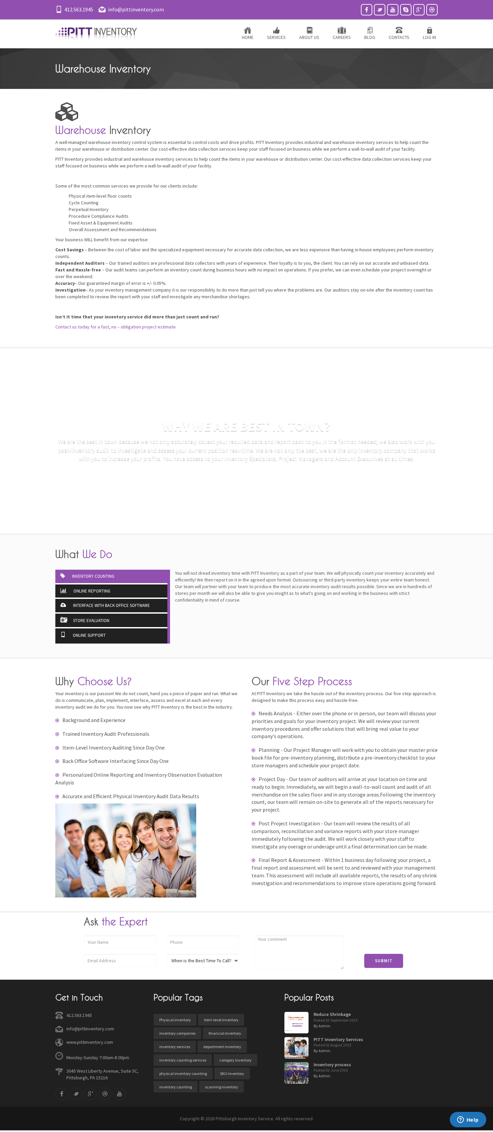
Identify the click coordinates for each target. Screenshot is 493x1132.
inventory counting (175, 1086)
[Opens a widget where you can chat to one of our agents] (467, 1120)
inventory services (174, 1046)
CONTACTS (399, 37)
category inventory (235, 1060)
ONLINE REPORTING (91, 591)
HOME (248, 37)
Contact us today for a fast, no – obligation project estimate (115, 327)
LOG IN (429, 37)
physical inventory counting (183, 1073)
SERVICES (276, 37)
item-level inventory (221, 1019)
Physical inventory (175, 1019)
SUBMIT (383, 961)
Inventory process (332, 1065)
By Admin (322, 1025)
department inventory (222, 1046)
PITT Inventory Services (338, 1039)
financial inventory (225, 1033)
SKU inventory (232, 1073)
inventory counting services (182, 1060)
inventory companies (177, 1033)
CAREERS (342, 37)
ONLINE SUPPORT (89, 635)
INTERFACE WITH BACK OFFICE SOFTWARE (111, 605)
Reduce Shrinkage (332, 1014)
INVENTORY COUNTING (92, 576)
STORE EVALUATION (91, 620)
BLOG (369, 37)
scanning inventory (221, 1086)
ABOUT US (309, 37)
